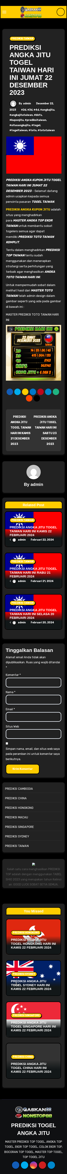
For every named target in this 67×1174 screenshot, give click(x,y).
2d (24, 109)
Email (10, 709)
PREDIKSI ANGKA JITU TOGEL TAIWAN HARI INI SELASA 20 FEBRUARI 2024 (33, 614)
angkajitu (48, 109)
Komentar (13, 675)
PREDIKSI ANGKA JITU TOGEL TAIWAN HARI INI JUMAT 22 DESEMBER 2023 (31, 70)
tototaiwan (47, 130)
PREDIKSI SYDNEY (17, 836)
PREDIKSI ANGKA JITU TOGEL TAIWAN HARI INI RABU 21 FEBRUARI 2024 (33, 572)
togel (36, 125)
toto (33, 130)
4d (37, 109)
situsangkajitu (20, 125)
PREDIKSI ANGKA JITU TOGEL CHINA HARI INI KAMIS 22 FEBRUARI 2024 (31, 1067)
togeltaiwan (19, 130)
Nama (10, 692)
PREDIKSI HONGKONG (19, 808)
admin (27, 103)
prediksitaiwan (36, 120)
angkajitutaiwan (22, 115)
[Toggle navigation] (4, 12)
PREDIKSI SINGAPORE (19, 827)
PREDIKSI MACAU (16, 817)
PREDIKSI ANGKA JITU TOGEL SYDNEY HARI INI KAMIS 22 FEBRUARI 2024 (31, 985)
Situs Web (12, 726)
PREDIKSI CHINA (16, 798)
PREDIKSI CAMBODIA (19, 788)
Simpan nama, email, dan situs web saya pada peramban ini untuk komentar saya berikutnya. (33, 754)
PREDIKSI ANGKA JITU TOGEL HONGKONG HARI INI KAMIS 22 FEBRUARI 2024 (33, 943)
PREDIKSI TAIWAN (22, 38)
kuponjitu (17, 120)
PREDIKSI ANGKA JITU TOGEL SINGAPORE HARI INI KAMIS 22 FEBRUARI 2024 (33, 1026)
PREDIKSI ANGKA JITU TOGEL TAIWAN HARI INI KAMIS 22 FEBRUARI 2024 (33, 531)
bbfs (39, 115)
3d (30, 109)
